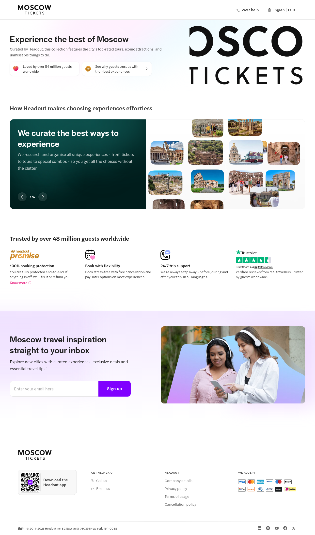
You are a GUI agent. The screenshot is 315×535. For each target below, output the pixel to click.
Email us (103, 488)
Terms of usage (177, 496)
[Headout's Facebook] (285, 528)
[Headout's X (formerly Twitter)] (294, 528)
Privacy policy (176, 488)
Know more (18, 282)
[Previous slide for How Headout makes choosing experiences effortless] (22, 196)
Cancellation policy (180, 504)
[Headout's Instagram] (268, 528)
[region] (157, 156)
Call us (101, 480)
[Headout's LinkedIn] (260, 528)
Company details (178, 480)
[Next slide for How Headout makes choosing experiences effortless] (42, 196)
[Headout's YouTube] (277, 528)
